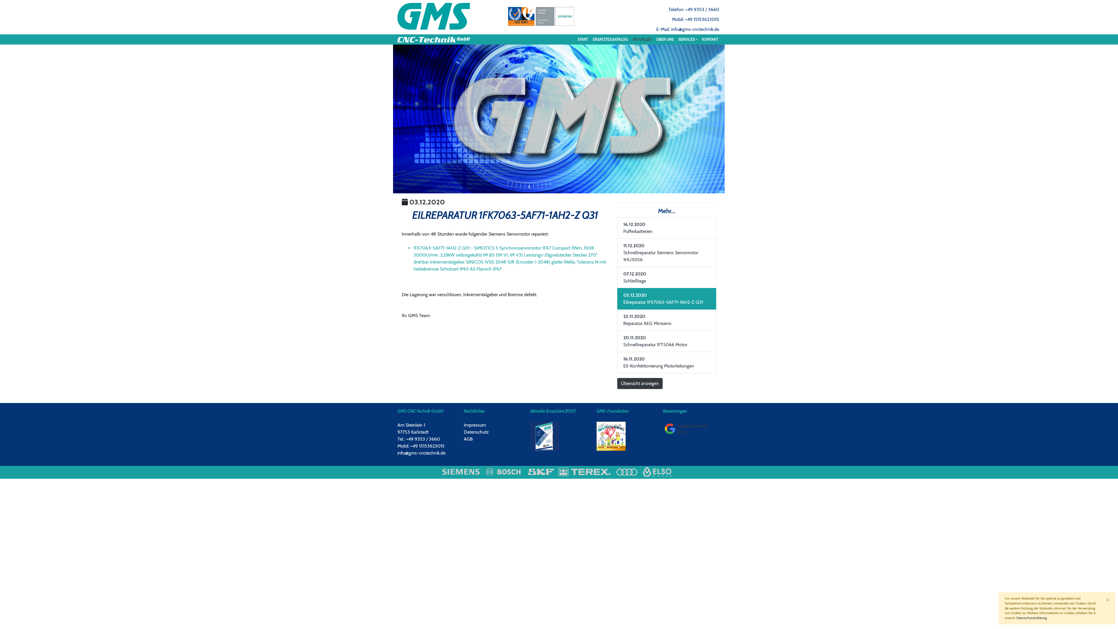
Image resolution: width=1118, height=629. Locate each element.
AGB (468, 439)
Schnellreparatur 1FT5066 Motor (655, 341)
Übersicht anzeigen (640, 383)
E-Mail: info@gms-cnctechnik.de (687, 29)
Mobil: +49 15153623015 (695, 19)
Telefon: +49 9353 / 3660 (693, 9)
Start (583, 39)
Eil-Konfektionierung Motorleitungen (658, 362)
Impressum (475, 425)
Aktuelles (642, 39)
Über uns (665, 39)
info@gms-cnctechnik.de (421, 453)
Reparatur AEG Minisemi (647, 320)
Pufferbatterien (637, 228)
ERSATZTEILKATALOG (610, 39)
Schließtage (634, 277)
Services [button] (686, 39)
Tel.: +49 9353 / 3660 (418, 439)
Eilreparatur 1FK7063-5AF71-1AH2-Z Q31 (663, 298)
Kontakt (710, 39)
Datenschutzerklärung (1031, 618)
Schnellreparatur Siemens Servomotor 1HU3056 (660, 252)
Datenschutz (476, 432)
